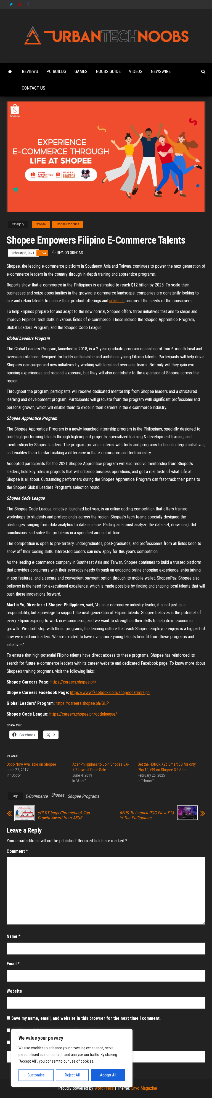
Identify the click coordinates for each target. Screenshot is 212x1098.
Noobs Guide (108, 71)
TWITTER (11, 4)
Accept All (108, 1075)
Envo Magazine (144, 1088)
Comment (17, 851)
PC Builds (56, 71)
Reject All (72, 1075)
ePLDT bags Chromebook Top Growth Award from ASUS (64, 815)
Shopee (41, 224)
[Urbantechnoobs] (10, 71)
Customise (36, 1075)
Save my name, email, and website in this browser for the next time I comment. (86, 1018)
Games (81, 71)
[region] (71, 1058)
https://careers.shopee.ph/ (73, 682)
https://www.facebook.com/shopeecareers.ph (110, 692)
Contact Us (33, 88)
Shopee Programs (67, 224)
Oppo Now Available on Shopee (31, 764)
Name (13, 936)
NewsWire (161, 71)
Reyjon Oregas (70, 253)
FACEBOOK (28, 4)
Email (13, 963)
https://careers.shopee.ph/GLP (82, 703)
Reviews (30, 71)
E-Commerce (36, 796)
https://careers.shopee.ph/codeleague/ (83, 714)
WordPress (104, 1088)
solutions (116, 300)
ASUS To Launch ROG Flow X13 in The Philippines (146, 815)
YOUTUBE (19, 4)
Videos (135, 71)
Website (14, 991)
